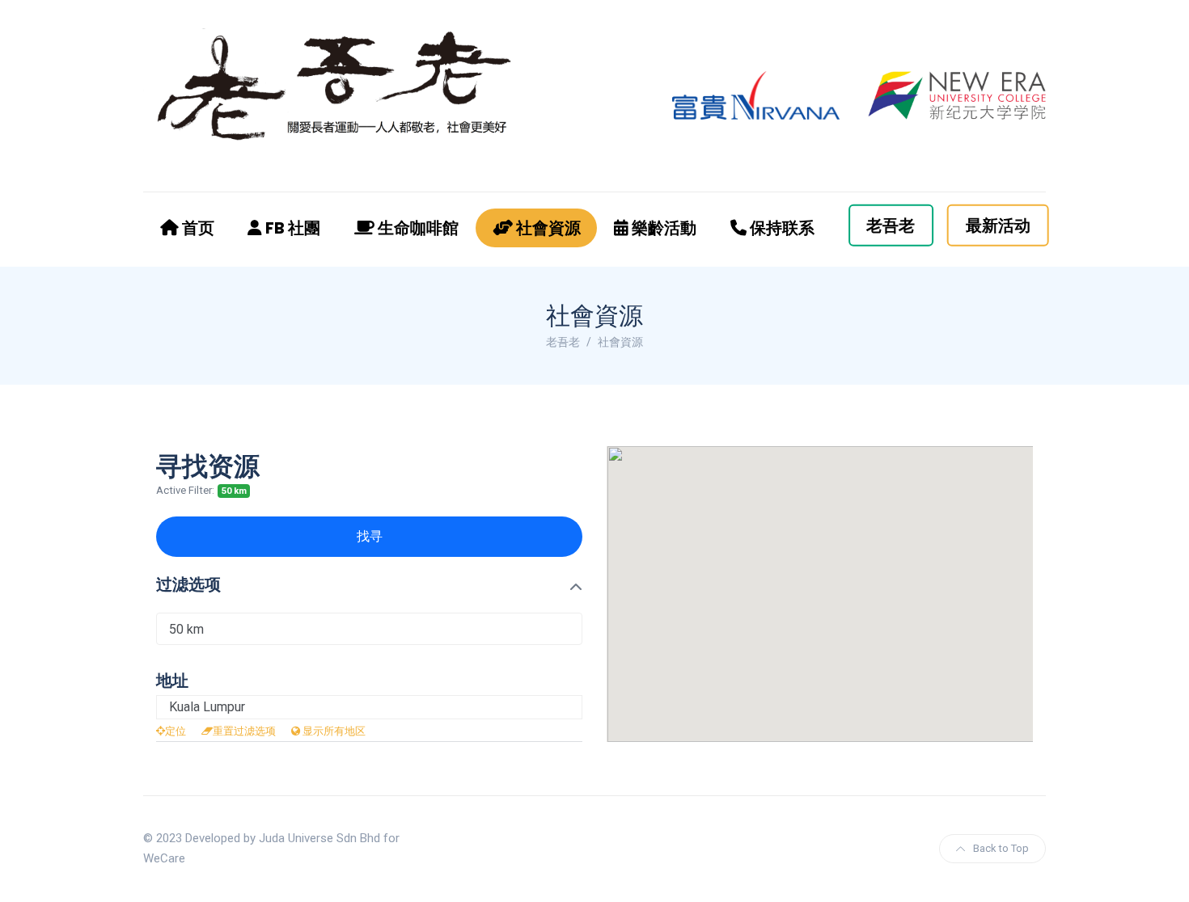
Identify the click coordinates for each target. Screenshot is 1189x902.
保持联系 (781, 228)
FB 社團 (291, 228)
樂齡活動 (662, 228)
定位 (175, 731)
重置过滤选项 (244, 731)
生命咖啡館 (416, 228)
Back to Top (1001, 848)
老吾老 (890, 225)
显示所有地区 (333, 731)
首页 (196, 228)
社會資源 (547, 228)
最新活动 (998, 225)
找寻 (370, 536)
